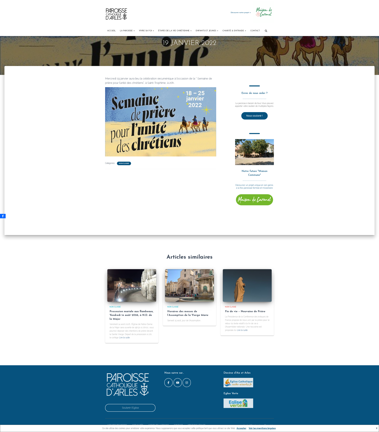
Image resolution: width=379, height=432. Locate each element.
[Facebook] (3, 216)
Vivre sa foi (146, 31)
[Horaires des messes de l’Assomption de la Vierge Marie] (189, 285)
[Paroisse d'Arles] (116, 14)
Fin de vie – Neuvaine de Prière (245, 311)
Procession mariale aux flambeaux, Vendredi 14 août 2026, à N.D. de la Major (131, 315)
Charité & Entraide (233, 31)
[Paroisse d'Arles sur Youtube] (178, 382)
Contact (255, 31)
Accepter (241, 428)
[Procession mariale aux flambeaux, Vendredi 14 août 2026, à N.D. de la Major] (131, 285)
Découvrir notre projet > (241, 12)
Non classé (124, 163)
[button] (134, 31)
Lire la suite (124, 337)
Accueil (111, 31)
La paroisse (126, 31)
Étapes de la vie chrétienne (174, 31)
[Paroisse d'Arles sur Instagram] (187, 382)
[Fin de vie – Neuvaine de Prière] (247, 285)
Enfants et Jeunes (206, 31)
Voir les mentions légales (262, 428)
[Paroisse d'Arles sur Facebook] (168, 382)
